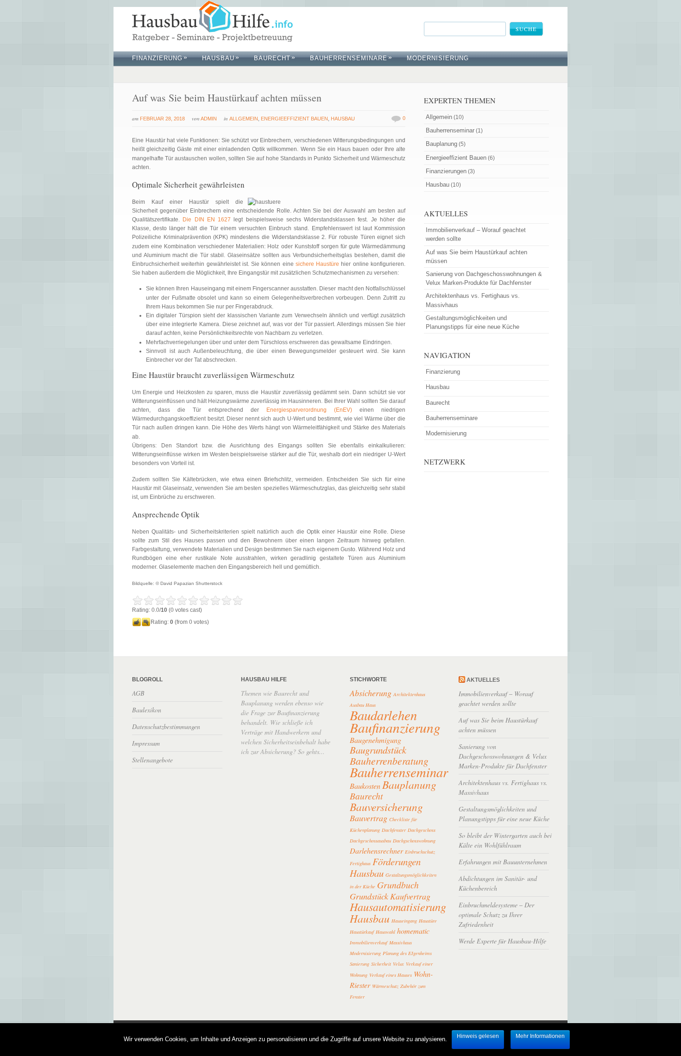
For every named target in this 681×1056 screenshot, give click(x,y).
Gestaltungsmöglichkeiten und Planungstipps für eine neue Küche (472, 322)
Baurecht (275, 58)
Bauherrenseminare (351, 58)
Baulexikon (146, 709)
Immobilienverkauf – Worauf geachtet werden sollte (476, 234)
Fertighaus (360, 863)
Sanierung (359, 964)
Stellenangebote (152, 759)
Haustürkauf (362, 932)
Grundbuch (398, 885)
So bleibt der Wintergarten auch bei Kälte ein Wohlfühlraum (505, 840)
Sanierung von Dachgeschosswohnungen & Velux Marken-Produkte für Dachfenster (484, 278)
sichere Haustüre (317, 264)
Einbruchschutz (420, 852)
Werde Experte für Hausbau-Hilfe (502, 941)
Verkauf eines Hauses (390, 975)
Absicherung (370, 692)
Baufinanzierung (395, 727)
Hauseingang (404, 921)
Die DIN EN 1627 (207, 219)
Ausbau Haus (363, 705)
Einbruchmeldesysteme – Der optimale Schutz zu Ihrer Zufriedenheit (496, 914)
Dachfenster (394, 830)
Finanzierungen (446, 171)
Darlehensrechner (376, 850)
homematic (413, 931)
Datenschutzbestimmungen (166, 726)
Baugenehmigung (375, 740)
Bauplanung (441, 143)
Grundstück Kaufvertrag (390, 896)
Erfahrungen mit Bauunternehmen (503, 861)
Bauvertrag (368, 817)
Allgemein (243, 118)
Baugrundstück (378, 749)
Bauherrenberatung (389, 760)
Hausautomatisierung (398, 906)
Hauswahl (385, 932)
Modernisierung (365, 953)
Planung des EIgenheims (407, 953)
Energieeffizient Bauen (294, 118)
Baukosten (365, 786)
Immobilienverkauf (368, 942)
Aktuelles (483, 680)
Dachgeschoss (421, 830)
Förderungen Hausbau (385, 867)
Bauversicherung (386, 806)
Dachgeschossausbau (370, 840)
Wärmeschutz (385, 986)
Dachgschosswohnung (414, 840)
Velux (398, 964)
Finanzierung (160, 58)
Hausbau (221, 58)
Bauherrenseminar (450, 130)
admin (209, 118)
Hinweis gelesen (478, 1036)
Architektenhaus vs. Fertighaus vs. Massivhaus (473, 300)
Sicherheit (381, 964)
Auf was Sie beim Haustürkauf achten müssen (227, 97)
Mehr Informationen (540, 1036)
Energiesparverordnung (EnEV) (309, 410)
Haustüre (428, 921)
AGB (138, 693)
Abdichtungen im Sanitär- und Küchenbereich (498, 883)
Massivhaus (400, 942)
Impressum (146, 743)
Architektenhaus (409, 694)
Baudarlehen (383, 715)
